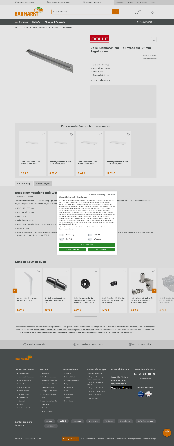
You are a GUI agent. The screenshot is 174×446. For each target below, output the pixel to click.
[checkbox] (61, 235)
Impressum (111, 195)
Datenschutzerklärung (97, 195)
